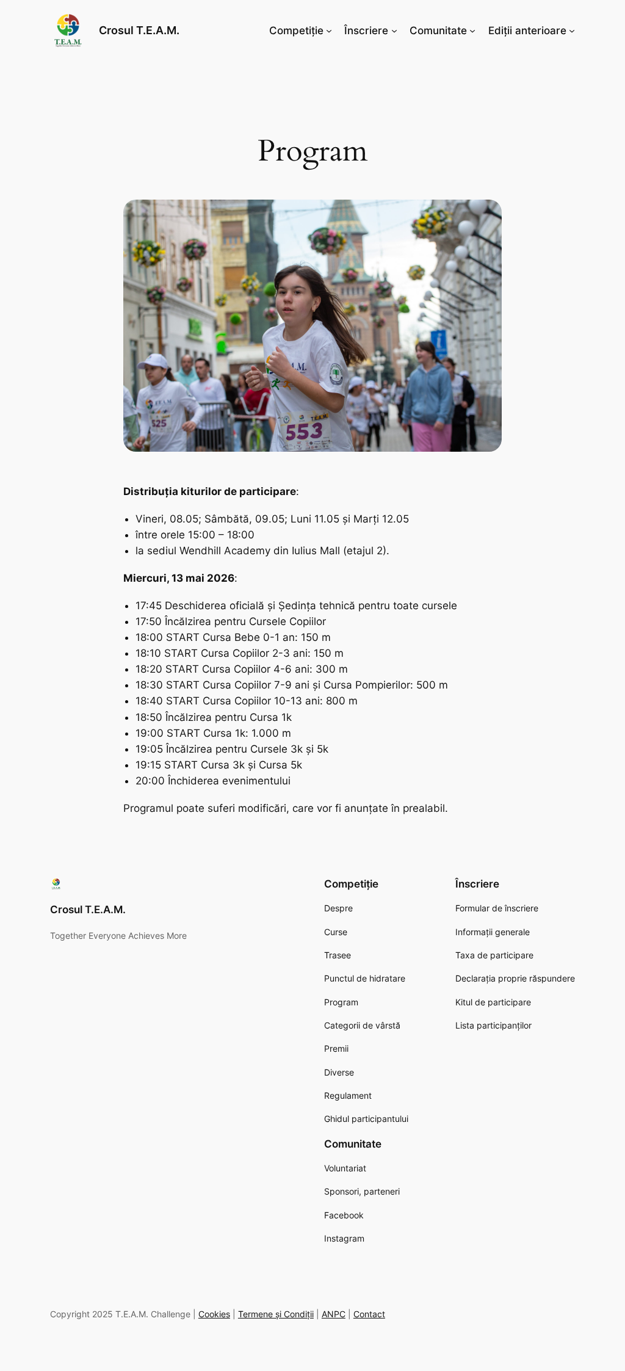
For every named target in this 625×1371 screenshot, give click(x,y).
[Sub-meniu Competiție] (329, 30)
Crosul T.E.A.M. (139, 30)
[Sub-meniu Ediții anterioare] (572, 30)
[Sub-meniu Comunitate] (472, 30)
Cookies (214, 1314)
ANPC (333, 1314)
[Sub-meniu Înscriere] (394, 30)
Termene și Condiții (276, 1314)
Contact (369, 1314)
